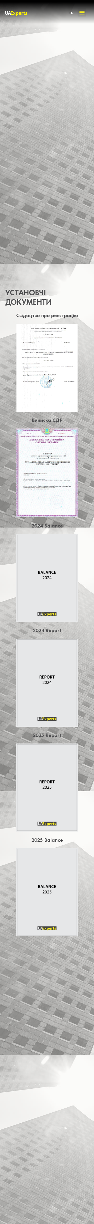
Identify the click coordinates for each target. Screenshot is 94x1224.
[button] (82, 12)
